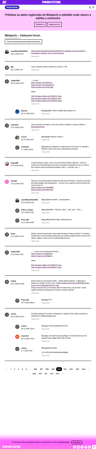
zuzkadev (15, 125)
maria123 (25, 336)
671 (46, 374)
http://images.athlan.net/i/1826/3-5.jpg (46, 265)
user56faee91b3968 (19, 51)
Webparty (11, 35)
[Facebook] (74, 447)
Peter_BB (25, 220)
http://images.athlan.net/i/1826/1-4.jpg (46, 267)
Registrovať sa (54, 24)
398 (47, 369)
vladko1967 (15, 81)
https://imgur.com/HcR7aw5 (42, 87)
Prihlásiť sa (40, 24)
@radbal (45, 300)
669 (34, 374)
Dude (13, 234)
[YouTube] (78, 447)
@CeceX (45, 147)
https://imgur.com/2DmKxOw (42, 85)
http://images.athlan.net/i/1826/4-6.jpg (46, 96)
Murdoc (24, 111)
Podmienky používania (12, 38)
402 (71, 369)
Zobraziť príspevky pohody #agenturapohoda (23, 42)
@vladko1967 (47, 111)
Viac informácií (63, 442)
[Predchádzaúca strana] (7, 369)
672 (51, 374)
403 (77, 369)
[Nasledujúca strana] (62, 374)
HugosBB (14, 163)
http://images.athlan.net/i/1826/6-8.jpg (46, 101)
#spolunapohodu (37, 127)
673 (57, 374)
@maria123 (46, 348)
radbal (13, 281)
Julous (13, 314)
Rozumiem (77, 442)
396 (35, 369)
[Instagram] (82, 447)
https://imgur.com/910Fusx (41, 83)
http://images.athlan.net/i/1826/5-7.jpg (46, 98)
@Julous (45, 326)
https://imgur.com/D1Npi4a (41, 256)
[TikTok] (89, 447)
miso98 (14, 181)
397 (41, 369)
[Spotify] (85, 447)
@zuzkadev (46, 137)
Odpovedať (35, 56)
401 (65, 369)
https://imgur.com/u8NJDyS (42, 190)
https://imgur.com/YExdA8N (42, 187)
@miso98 (45, 200)
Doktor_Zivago (27, 210)
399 (53, 369)
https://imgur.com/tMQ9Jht (42, 254)
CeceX (24, 137)
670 (40, 374)
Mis (12, 67)
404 (83, 369)
